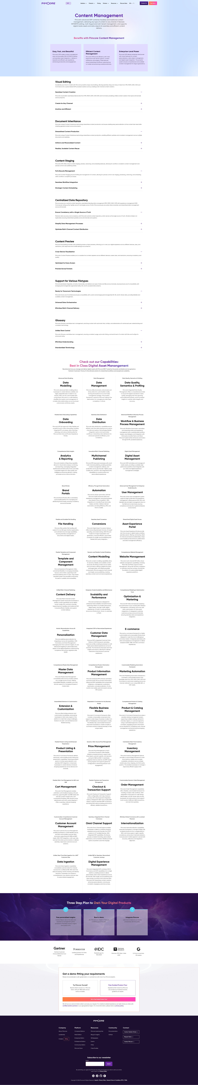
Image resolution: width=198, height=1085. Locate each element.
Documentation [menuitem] (113, 1031)
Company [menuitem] (62, 1028)
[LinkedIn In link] (104, 1075)
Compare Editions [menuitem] (80, 1031)
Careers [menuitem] (61, 1039)
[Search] (134, 3)
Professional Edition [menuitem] (80, 1041)
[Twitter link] (97, 1075)
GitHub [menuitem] (111, 1034)
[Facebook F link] (93, 1075)
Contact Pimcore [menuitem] (128, 1041)
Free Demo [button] (153, 3)
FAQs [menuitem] (92, 1045)
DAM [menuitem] (68, 3)
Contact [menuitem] (126, 1028)
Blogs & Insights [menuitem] (95, 1034)
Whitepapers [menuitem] (94, 1038)
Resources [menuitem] (94, 1028)
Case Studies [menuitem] (94, 1048)
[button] (99, 3)
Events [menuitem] (92, 1041)
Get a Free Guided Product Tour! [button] (99, 999)
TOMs (125, 1080)
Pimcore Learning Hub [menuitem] (97, 1031)
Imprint (96, 1080)
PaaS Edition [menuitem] (78, 1034)
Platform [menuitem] (78, 1028)
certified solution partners (70, 1006)
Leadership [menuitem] (62, 1034)
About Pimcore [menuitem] (63, 1031)
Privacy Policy (103, 1071)
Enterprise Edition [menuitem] (79, 1038)
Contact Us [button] (144, 3)
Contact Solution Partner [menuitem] (130, 1032)
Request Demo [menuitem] (128, 1037)
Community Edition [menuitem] (80, 1045)
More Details (66, 407)
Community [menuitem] (113, 1028)
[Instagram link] (101, 1075)
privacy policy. (119, 1006)
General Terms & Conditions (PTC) (115, 1080)
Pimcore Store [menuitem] (78, 1048)
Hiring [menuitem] (66, 1039)
